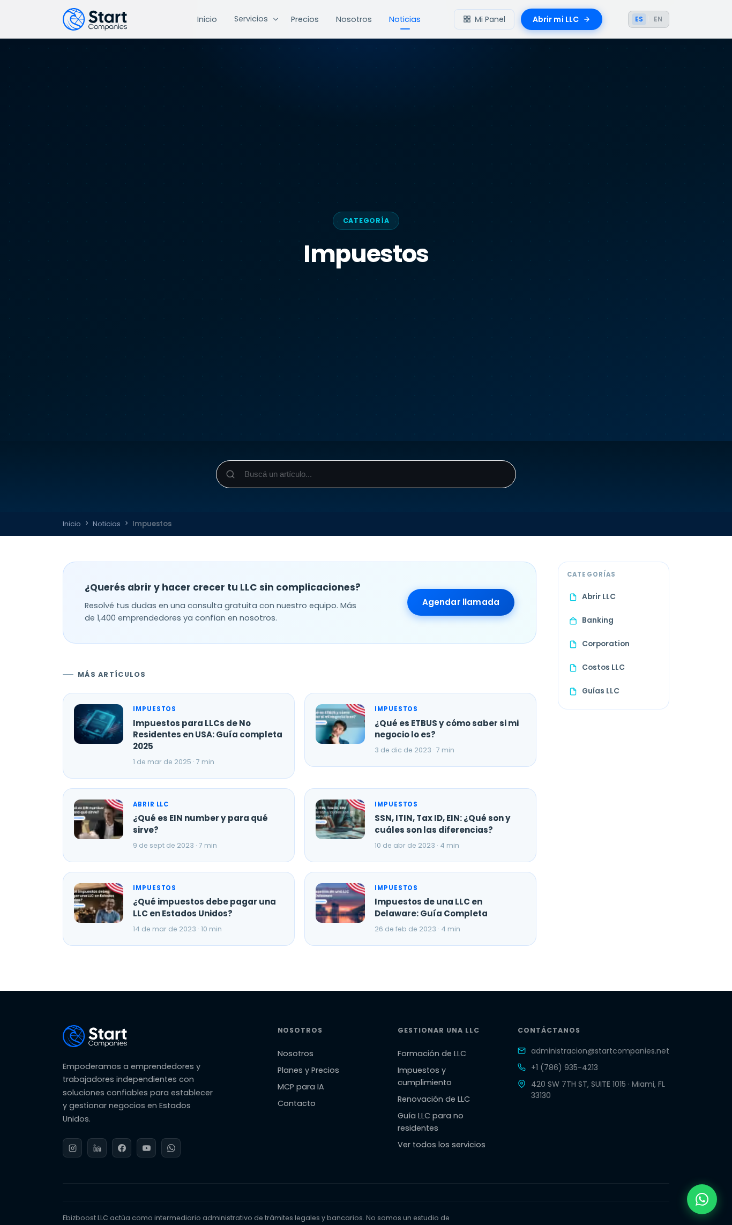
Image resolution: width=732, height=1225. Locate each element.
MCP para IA (301, 1086)
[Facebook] (121, 1147)
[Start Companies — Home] (114, 19)
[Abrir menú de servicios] (275, 19)
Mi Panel (490, 19)
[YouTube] (146, 1147)
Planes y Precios (308, 1070)
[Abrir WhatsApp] (702, 1199)
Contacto (297, 1103)
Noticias (405, 19)
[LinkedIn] (97, 1147)
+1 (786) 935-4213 (564, 1067)
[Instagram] (72, 1147)
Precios (305, 19)
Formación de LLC (432, 1053)
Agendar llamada (460, 602)
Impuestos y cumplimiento (425, 1076)
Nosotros (354, 19)
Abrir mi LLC (556, 19)
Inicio (207, 19)
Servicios (251, 18)
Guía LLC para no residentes (431, 1121)
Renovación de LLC (434, 1099)
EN (658, 19)
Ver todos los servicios (441, 1144)
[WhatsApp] (171, 1147)
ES (639, 19)
